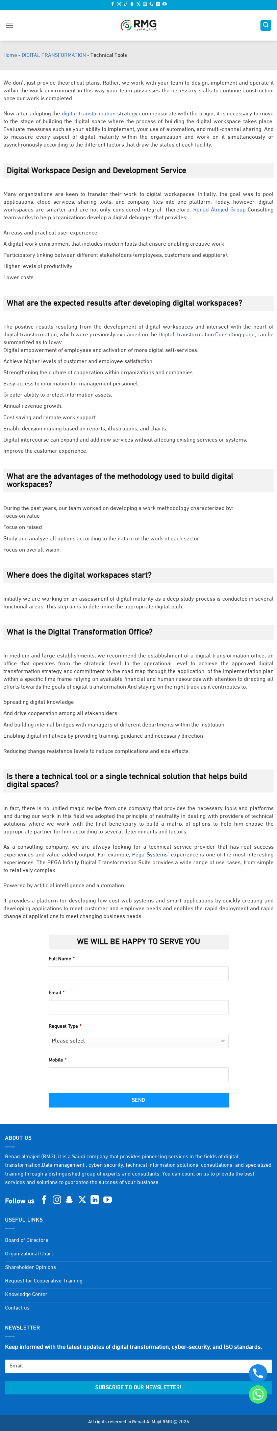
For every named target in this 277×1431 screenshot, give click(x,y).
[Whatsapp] (258, 1394)
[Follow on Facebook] (112, 5)
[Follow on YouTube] (164, 5)
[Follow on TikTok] (126, 5)
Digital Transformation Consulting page (206, 335)
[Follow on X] (138, 5)
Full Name (62, 959)
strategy (99, 114)
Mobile (58, 1060)
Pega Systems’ (150, 855)
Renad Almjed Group (219, 210)
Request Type (65, 1026)
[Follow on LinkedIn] (158, 5)
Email (57, 993)
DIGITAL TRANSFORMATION (54, 55)
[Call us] (151, 5)
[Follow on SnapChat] (132, 5)
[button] (9, 25)
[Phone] (258, 1373)
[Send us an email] (145, 5)
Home (10, 55)
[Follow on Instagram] (119, 5)
